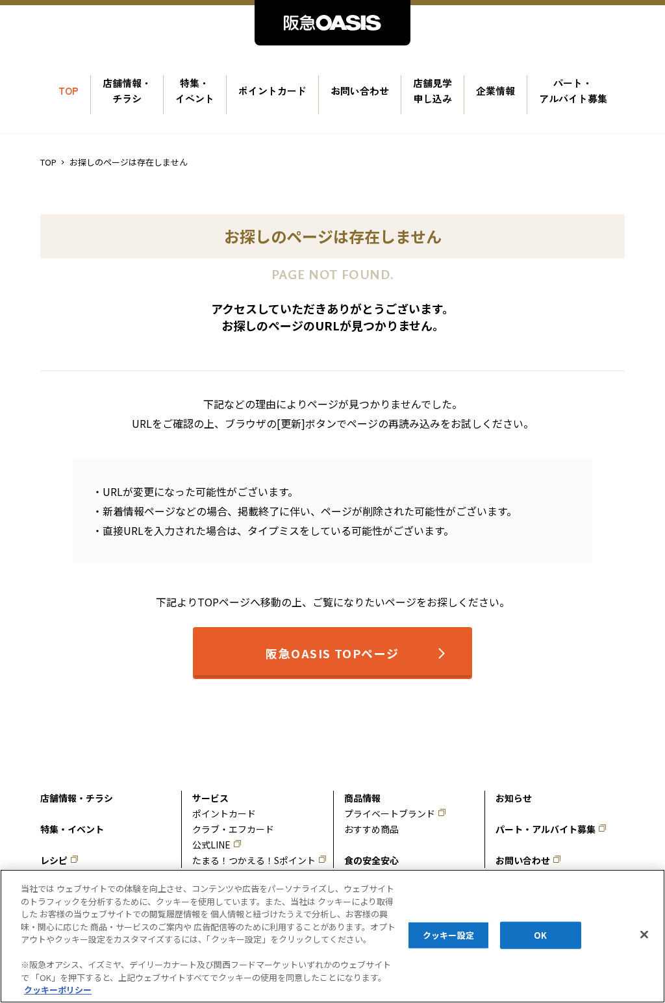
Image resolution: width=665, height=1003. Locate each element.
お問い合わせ (360, 90)
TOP (68, 90)
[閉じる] (644, 935)
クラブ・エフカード (233, 829)
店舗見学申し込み (432, 90)
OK (540, 935)
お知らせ (514, 797)
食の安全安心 (371, 860)
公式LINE (211, 844)
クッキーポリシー (58, 990)
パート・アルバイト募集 (573, 90)
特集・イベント (194, 90)
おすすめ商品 (371, 829)
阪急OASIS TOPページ (332, 653)
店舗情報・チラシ (127, 90)
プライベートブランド (389, 813)
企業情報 (495, 90)
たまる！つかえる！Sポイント (254, 860)
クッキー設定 (448, 935)
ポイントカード (272, 90)
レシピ (54, 860)
